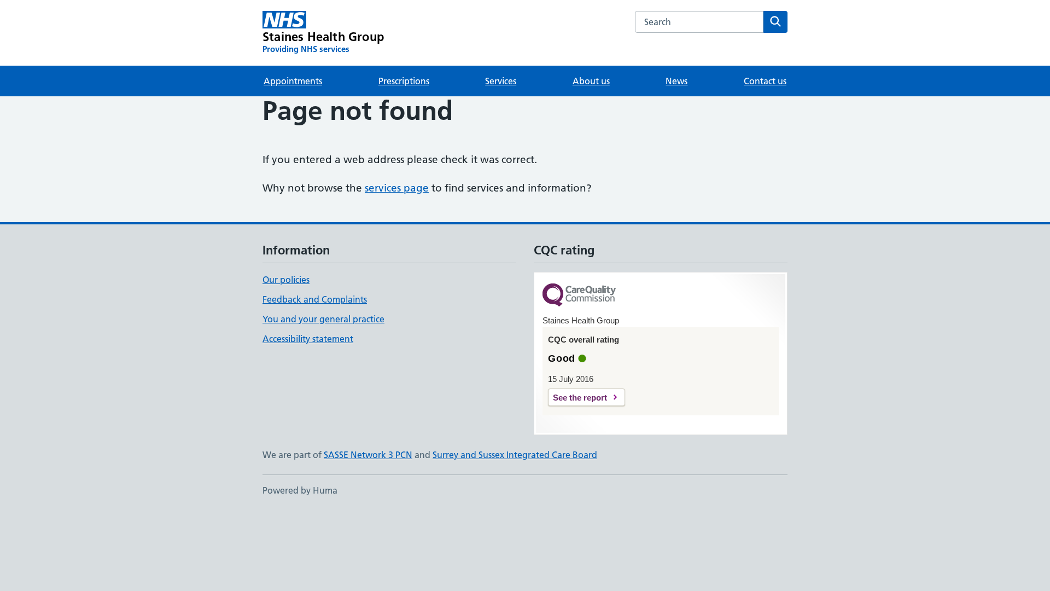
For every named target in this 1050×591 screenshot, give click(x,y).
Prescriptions (403, 81)
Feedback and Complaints (314, 299)
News (676, 81)
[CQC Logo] (579, 295)
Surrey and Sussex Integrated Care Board (515, 454)
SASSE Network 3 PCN (368, 454)
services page (397, 188)
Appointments (293, 81)
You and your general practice (323, 319)
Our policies (286, 279)
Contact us (765, 81)
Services (500, 81)
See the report (580, 397)
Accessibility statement (307, 338)
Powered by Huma (299, 490)
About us (591, 81)
